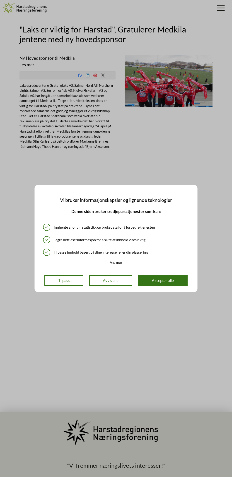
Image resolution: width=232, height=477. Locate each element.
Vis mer (116, 262)
